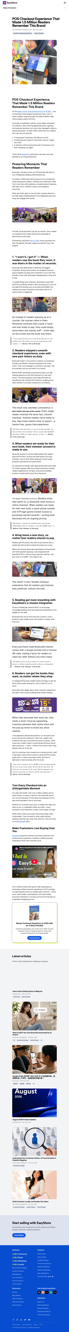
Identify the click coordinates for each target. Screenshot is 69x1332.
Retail (17, 1257)
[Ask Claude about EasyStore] (43, 1292)
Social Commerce (18, 1271)
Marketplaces (16, 1274)
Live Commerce (17, 1277)
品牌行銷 (15, 1083)
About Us (40, 1302)
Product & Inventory (44, 1263)
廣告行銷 (28, 1083)
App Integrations (43, 1273)
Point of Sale (34, 241)
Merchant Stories (18, 1302)
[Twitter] (25, 1320)
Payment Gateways (43, 1270)
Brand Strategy (38, 33)
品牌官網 (22, 1083)
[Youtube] (29, 1320)
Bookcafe (25, 154)
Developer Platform (43, 1311)
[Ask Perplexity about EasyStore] (50, 1292)
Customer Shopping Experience (22, 33)
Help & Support (17, 1298)
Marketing (19, 1261)
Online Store (16, 996)
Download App (42, 1276)
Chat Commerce (17, 1281)
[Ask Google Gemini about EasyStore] (47, 1292)
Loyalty (18, 1264)
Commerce (19, 1254)
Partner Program (43, 1308)
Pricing (14, 1292)
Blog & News (16, 1295)
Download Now (34, 938)
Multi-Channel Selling (19, 1268)
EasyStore (16, 836)
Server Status (16, 1305)
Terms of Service (27, 1324)
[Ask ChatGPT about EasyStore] (39, 1292)
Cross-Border (16, 1284)
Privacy (36, 1324)
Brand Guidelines (43, 1305)
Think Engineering (43, 1315)
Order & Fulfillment (43, 1267)
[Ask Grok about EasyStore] (54, 1292)
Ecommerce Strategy (22, 1040)
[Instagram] (17, 1320)
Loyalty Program (31, 1207)
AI (14, 1040)
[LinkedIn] (21, 1320)
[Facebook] (13, 1320)
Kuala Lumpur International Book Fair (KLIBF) (34, 111)
